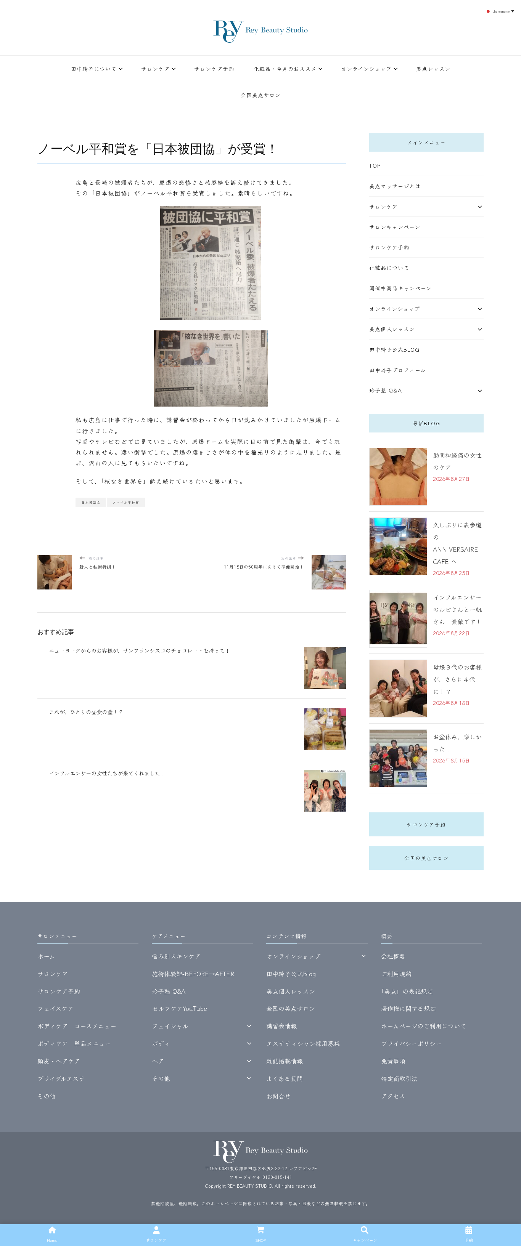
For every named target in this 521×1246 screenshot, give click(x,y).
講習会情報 (281, 1025)
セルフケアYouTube (179, 1008)
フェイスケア (55, 1008)
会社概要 (393, 956)
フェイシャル (170, 1025)
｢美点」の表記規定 (407, 991)
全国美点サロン (261, 95)
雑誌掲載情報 (284, 1060)
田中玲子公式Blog (394, 349)
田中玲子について (94, 68)
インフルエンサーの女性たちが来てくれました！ (107, 773)
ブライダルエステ (61, 1078)
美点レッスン (433, 68)
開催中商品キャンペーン (400, 288)
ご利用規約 (396, 973)
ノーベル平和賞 (126, 502)
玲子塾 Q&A (385, 390)
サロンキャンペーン (394, 227)
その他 (46, 1095)
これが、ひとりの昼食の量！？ (86, 712)
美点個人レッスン (392, 329)
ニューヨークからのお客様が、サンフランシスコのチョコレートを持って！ (139, 650)
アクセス (393, 1095)
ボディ (161, 1043)
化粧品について (389, 267)
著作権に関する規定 (408, 1008)
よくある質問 (284, 1078)
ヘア (158, 1060)
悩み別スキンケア (176, 956)
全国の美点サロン (426, 858)
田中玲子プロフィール (397, 370)
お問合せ (278, 1095)
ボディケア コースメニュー (76, 1025)
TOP (375, 165)
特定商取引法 (399, 1078)
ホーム (46, 956)
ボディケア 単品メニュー (74, 1043)
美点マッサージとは (395, 186)
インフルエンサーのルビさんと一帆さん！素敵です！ (457, 609)
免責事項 (393, 1060)
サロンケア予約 (214, 68)
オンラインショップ (366, 68)
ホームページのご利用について (423, 1025)
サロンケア (155, 68)
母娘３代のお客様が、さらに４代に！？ (457, 679)
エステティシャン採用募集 (303, 1043)
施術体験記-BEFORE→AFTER (193, 973)
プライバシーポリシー (411, 1043)
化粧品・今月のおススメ (285, 68)
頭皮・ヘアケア (58, 1060)
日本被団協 (90, 502)
